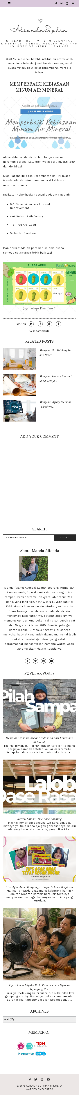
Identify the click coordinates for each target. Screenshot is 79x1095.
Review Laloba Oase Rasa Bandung (39, 819)
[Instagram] (67, 3)
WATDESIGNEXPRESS (39, 1089)
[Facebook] (56, 3)
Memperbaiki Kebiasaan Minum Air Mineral (39, 87)
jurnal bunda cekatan (49, 63)
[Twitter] (61, 3)
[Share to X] (31, 323)
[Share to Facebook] (40, 323)
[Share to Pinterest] (49, 323)
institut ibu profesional (57, 58)
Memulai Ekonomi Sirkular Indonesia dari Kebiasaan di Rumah (39, 740)
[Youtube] (73, 3)
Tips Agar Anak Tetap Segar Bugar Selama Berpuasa (39, 887)
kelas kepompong (46, 67)
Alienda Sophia (36, 1085)
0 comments (40, 330)
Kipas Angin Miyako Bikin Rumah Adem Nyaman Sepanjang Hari (39, 987)
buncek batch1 (30, 58)
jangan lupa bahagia (20, 63)
